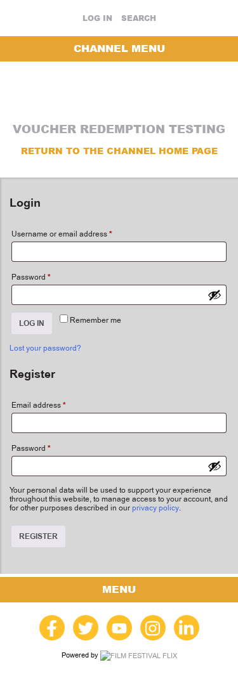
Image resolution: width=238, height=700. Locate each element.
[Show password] (214, 295)
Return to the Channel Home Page (119, 151)
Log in (97, 18)
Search (138, 18)
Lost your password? (45, 348)
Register (38, 536)
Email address (38, 405)
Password (31, 277)
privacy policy (155, 507)
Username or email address (61, 234)
